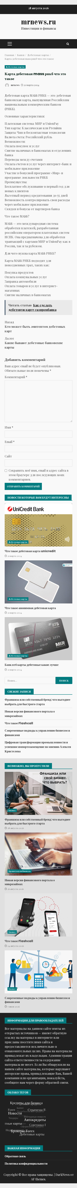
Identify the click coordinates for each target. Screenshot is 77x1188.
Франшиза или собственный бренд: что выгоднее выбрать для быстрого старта (37, 701)
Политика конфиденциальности (26, 1163)
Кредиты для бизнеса (19, 871)
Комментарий (16, 377)
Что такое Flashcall (19, 723)
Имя (9, 427)
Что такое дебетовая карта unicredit (38, 525)
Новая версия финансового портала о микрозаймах (38, 854)
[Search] (68, 44)
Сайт (8, 456)
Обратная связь (15, 1156)
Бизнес (12, 810)
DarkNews (63, 1175)
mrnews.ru (38, 22)
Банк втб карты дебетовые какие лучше (38, 638)
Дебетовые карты (15, 67)
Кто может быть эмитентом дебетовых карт (35, 326)
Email (10, 442)
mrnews (14, 85)
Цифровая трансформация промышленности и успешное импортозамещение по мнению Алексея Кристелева (38, 746)
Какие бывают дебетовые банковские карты (34, 342)
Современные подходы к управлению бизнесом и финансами (38, 971)
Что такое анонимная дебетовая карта (38, 581)
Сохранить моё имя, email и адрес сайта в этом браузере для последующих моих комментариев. (38, 474)
